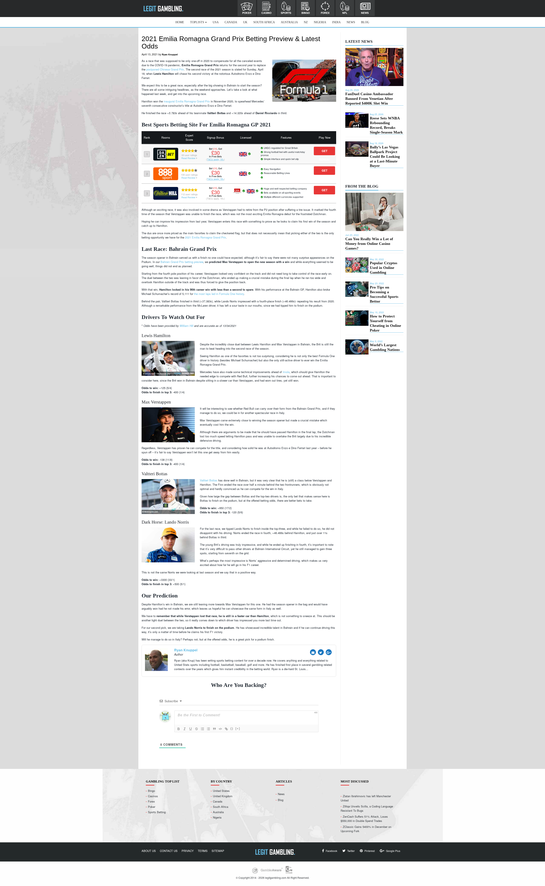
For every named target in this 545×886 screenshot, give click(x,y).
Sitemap (218, 851)
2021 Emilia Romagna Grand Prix (205, 237)
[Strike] (196, 728)
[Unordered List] (208, 728)
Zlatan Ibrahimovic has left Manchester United (366, 798)
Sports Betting (157, 812)
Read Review (188, 158)
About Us (149, 851)
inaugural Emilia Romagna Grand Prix (187, 101)
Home (179, 22)
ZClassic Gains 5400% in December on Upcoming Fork (366, 828)
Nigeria (320, 22)
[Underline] (191, 728)
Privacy (188, 851)
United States (221, 790)
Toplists (197, 22)
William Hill (186, 326)
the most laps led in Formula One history (219, 294)
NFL (344, 13)
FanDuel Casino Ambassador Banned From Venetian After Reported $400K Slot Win (369, 98)
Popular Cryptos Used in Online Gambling (383, 267)
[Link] (226, 728)
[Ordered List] (202, 728)
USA (216, 22)
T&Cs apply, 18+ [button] (215, 159)
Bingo (305, 13)
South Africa (264, 22)
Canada (231, 22)
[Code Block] (220, 728)
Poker (246, 13)
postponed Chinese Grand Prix (165, 69)
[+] (237, 728)
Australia (289, 22)
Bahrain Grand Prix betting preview (182, 262)
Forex (325, 13)
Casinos (153, 796)
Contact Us (169, 851)
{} (231, 728)
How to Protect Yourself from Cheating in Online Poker (385, 323)
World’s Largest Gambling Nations (385, 347)
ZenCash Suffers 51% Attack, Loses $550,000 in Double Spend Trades (364, 818)
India (336, 22)
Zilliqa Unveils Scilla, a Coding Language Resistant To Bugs (367, 808)
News (365, 13)
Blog (365, 22)
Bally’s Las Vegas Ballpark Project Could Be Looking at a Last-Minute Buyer (385, 156)
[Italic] (185, 728)
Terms (203, 851)
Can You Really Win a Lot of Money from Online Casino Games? (369, 243)
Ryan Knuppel (170, 54)
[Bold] (179, 728)
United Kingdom (222, 796)
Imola (286, 372)
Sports (286, 13)
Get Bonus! (324, 152)
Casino (266, 13)
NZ (306, 22)
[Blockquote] (214, 728)
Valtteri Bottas (208, 480)
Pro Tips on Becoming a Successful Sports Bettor (384, 294)
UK (245, 22)
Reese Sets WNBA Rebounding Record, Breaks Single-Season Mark (386, 125)
